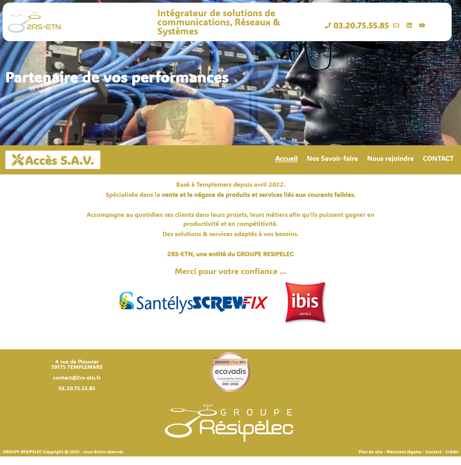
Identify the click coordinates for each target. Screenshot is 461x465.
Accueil (286, 158)
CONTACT (438, 158)
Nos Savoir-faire (332, 158)
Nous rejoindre (390, 158)
